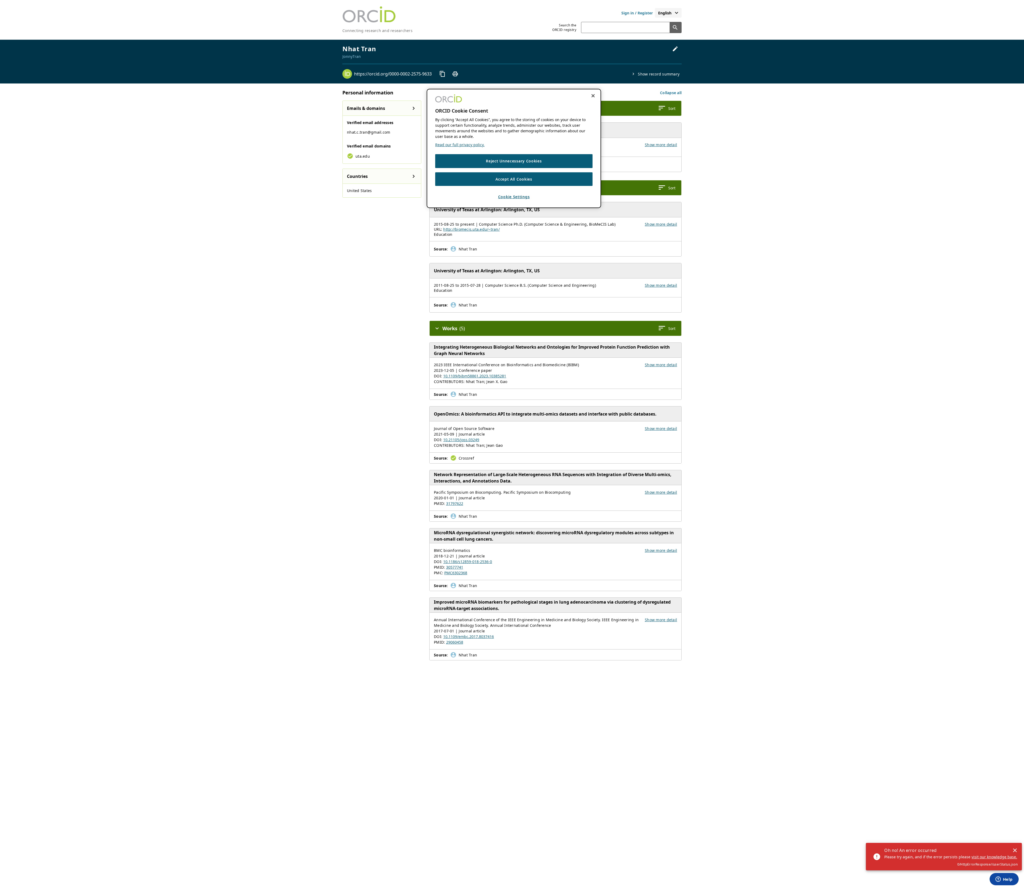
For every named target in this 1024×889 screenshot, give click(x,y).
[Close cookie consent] (593, 96)
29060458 (454, 642)
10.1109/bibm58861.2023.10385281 (474, 375)
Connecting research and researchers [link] (377, 30)
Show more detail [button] (661, 144)
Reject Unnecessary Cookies (514, 161)
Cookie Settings (514, 197)
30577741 (454, 567)
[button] (671, 92)
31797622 (454, 503)
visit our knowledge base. (994, 856)
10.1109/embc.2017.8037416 (468, 636)
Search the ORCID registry (564, 27)
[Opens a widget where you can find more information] (1004, 879)
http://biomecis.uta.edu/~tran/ (471, 229)
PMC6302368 (455, 572)
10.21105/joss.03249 (461, 439)
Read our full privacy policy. (460, 144)
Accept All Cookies (513, 179)
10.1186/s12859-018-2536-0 (467, 561)
